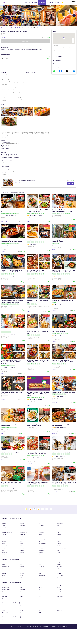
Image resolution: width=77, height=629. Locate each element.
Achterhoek (4, 521)
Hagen (21, 596)
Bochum (4, 591)
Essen (21, 591)
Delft (3, 550)
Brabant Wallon (5, 566)
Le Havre (22, 610)
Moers (39, 594)
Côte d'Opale (5, 612)
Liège (39, 564)
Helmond (22, 555)
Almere (4, 525)
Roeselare (59, 564)
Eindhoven (22, 534)
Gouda (21, 543)
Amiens (4, 605)
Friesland (22, 541)
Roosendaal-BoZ (41, 550)
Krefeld (39, 587)
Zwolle (58, 555)
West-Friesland (60, 546)
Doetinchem (22, 525)
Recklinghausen (60, 594)
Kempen (22, 573)
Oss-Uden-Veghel (42, 543)
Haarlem (22, 550)
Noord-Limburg (41, 539)
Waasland (59, 573)
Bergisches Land (5, 587)
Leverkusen (40, 591)
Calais (3, 610)
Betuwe (4, 541)
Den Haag (4, 555)
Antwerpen (4, 564)
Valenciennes (59, 610)
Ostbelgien (59, 562)
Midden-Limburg (41, 532)
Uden (58, 530)
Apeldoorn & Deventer (7, 532)
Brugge (3, 568)
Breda (3, 543)
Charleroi (4, 575)
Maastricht (40, 530)
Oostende (40, 577)
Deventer (22, 523)
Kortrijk (21, 575)
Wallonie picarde (60, 575)
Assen (3, 537)
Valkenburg (59, 534)
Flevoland (22, 539)
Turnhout (58, 568)
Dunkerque (22, 605)
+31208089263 (63, 626)
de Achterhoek (5, 546)
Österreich (4, 619)
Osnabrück (59, 591)
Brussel (4, 571)
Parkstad (40, 546)
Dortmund (4, 596)
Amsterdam (4, 530)
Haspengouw (23, 568)
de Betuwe (4, 548)
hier (4, 78)
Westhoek (59, 577)
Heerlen (22, 552)
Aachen (3, 585)
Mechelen (40, 568)
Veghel (58, 539)
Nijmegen (40, 534)
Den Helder (22, 521)
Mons (39, 571)
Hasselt (22, 571)
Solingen (4, 598)
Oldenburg (59, 589)
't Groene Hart (23, 546)
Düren (21, 587)
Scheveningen (41, 555)
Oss (39, 541)
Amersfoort (4, 528)
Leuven (39, 562)
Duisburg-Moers (23, 585)
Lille (21, 612)
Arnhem (4, 534)
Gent (21, 564)
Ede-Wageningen (24, 532)
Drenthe (22, 530)
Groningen (22, 548)
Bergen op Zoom (5, 539)
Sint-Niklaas (59, 566)
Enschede (22, 537)
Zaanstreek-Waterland (61, 548)
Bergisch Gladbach (6, 589)
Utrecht (58, 532)
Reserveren (70, 183)
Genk (21, 562)
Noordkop (40, 537)
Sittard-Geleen (60, 523)
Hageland (22, 566)
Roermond (40, 548)
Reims (39, 612)
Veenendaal (59, 537)
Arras (3, 608)
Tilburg (58, 525)
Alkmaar (4, 523)
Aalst (3, 562)
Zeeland (58, 550)
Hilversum (40, 521)
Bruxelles (4, 573)
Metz (39, 605)
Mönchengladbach (60, 585)
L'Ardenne (22, 577)
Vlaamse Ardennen (60, 571)
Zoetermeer (59, 552)
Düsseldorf (22, 589)
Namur (39, 573)
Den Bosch (4, 552)
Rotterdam (40, 552)
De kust (4, 577)
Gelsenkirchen (23, 594)
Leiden (39, 528)
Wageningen (59, 541)
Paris (39, 610)
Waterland (59, 543)
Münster (58, 587)
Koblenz (40, 585)
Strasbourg (59, 608)
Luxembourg (41, 566)
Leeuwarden (41, 525)
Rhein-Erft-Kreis (60, 596)
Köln (39, 589)
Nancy (39, 608)
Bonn (3, 594)
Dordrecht (22, 528)
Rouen (58, 605)
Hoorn (39, 523)
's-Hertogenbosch (60, 521)
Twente (58, 528)
